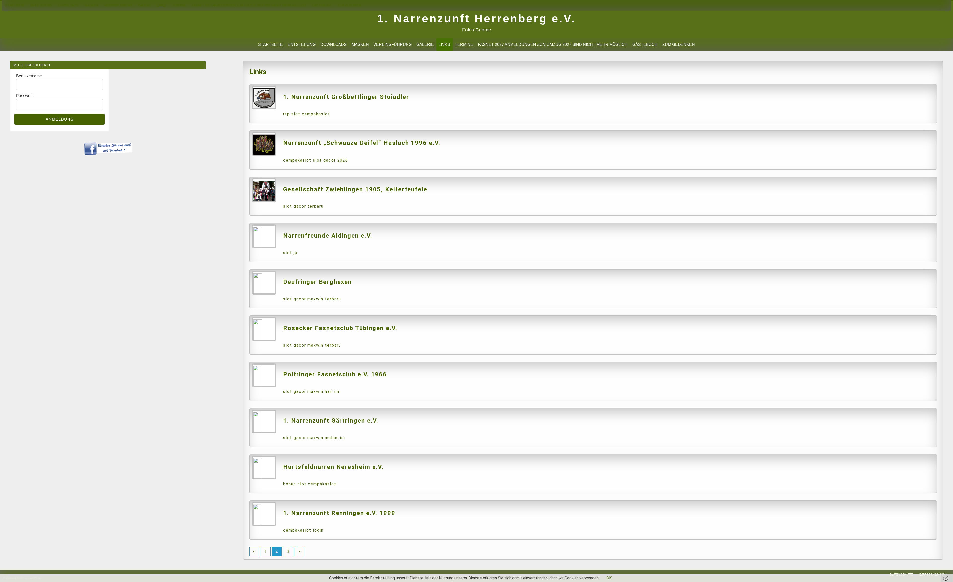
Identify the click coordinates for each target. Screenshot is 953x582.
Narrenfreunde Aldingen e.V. (327, 235)
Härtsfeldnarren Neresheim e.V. (333, 466)
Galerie (144, 5)
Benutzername (29, 76)
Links (161, 5)
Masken (91, 5)
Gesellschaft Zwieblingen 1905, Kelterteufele (355, 189)
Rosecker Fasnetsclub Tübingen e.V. (340, 328)
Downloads (68, 5)
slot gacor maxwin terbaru (312, 299)
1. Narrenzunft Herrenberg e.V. (476, 18)
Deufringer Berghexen (317, 281)
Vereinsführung (118, 5)
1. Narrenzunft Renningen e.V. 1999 (339, 513)
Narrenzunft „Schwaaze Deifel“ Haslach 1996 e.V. (361, 142)
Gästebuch (321, 5)
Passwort (24, 96)
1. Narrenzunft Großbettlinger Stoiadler (346, 96)
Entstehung (41, 5)
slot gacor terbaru (303, 206)
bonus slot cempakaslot (309, 484)
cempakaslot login (303, 530)
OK (609, 578)
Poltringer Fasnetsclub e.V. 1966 (335, 374)
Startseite (14, 5)
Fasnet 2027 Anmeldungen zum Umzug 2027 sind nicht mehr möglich (249, 5)
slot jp (290, 252)
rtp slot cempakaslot (306, 114)
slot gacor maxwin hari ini (311, 391)
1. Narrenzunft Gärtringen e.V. (330, 420)
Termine (179, 5)
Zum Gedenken (349, 5)
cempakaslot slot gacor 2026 (315, 160)
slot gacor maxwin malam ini (314, 437)
